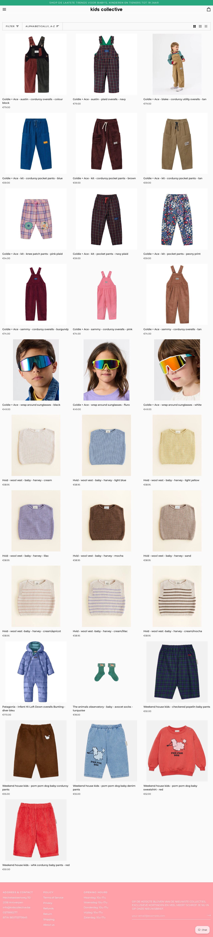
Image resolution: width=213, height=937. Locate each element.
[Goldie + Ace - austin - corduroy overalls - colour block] (36, 64)
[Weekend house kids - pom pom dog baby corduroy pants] (36, 751)
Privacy (47, 902)
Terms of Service (53, 897)
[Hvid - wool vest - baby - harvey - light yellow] (177, 445)
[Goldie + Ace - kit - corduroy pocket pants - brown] (106, 143)
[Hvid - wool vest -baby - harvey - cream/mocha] (177, 596)
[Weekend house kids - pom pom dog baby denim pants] (106, 751)
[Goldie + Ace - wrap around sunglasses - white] (177, 370)
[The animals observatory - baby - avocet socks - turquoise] (106, 671)
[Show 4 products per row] (207, 26)
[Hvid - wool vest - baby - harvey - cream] (36, 445)
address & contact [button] (18, 892)
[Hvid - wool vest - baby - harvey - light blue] (106, 445)
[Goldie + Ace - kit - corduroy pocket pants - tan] (177, 143)
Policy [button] (48, 892)
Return (47, 913)
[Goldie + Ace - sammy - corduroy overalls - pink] (106, 294)
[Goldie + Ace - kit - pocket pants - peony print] (177, 219)
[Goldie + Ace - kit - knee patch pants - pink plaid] (36, 219)
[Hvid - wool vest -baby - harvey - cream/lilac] (106, 596)
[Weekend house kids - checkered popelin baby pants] (177, 671)
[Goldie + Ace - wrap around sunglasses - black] (36, 370)
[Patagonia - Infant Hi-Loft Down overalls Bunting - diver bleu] (36, 671)
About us (48, 924)
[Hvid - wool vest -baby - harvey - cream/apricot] (36, 596)
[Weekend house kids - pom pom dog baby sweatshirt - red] (177, 751)
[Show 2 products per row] (195, 26)
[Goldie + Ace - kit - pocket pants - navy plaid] (106, 219)
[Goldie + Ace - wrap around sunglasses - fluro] (106, 370)
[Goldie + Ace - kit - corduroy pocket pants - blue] (36, 143)
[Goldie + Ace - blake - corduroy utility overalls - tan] (177, 64)
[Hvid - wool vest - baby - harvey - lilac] (36, 520)
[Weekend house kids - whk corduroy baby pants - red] (36, 830)
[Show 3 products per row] (200, 26)
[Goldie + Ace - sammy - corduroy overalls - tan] (177, 294)
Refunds (48, 908)
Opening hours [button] (96, 892)
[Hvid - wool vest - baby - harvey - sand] (177, 520)
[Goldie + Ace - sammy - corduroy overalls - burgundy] (36, 294)
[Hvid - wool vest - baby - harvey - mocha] (106, 520)
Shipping (48, 919)
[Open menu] (7, 9)
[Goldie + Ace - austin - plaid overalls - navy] (106, 64)
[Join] (208, 915)
